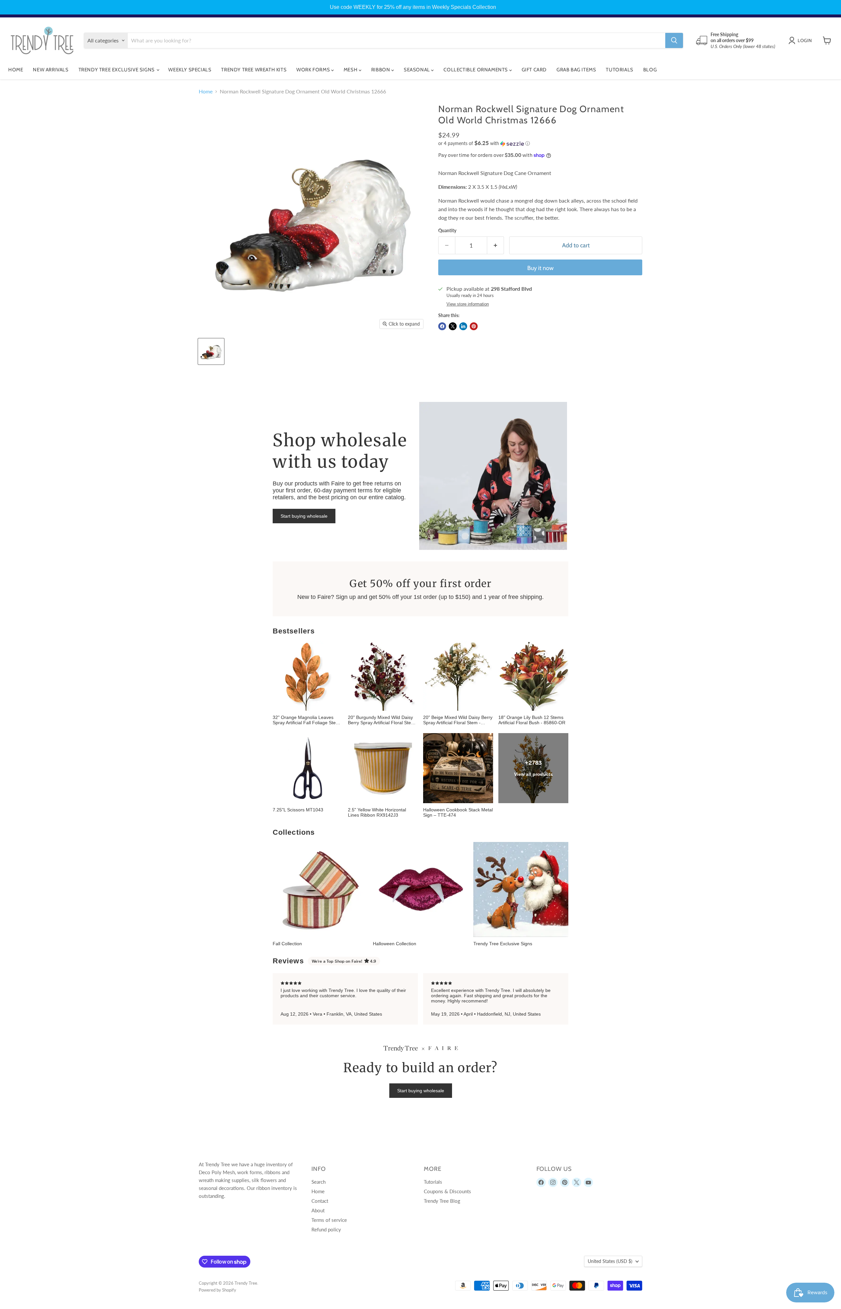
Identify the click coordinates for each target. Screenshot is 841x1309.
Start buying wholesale (304, 516)
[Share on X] (453, 326)
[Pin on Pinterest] (474, 326)
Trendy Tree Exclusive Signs (117, 70)
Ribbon (381, 70)
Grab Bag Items (576, 70)
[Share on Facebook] (442, 326)
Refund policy (326, 1229)
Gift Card (534, 70)
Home (15, 70)
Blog (650, 70)
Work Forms (313, 70)
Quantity (447, 230)
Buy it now (540, 268)
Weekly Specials (189, 70)
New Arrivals (50, 70)
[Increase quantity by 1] (495, 245)
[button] (540, 143)
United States (610, 1261)
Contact (319, 1201)
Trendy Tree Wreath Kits (253, 70)
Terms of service (329, 1220)
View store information (467, 304)
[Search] (674, 40)
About (318, 1210)
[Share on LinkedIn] (463, 326)
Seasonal (417, 70)
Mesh (351, 70)
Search (318, 1182)
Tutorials (619, 70)
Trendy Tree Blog (442, 1201)
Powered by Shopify (217, 1290)
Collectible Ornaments (476, 70)
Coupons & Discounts (447, 1191)
